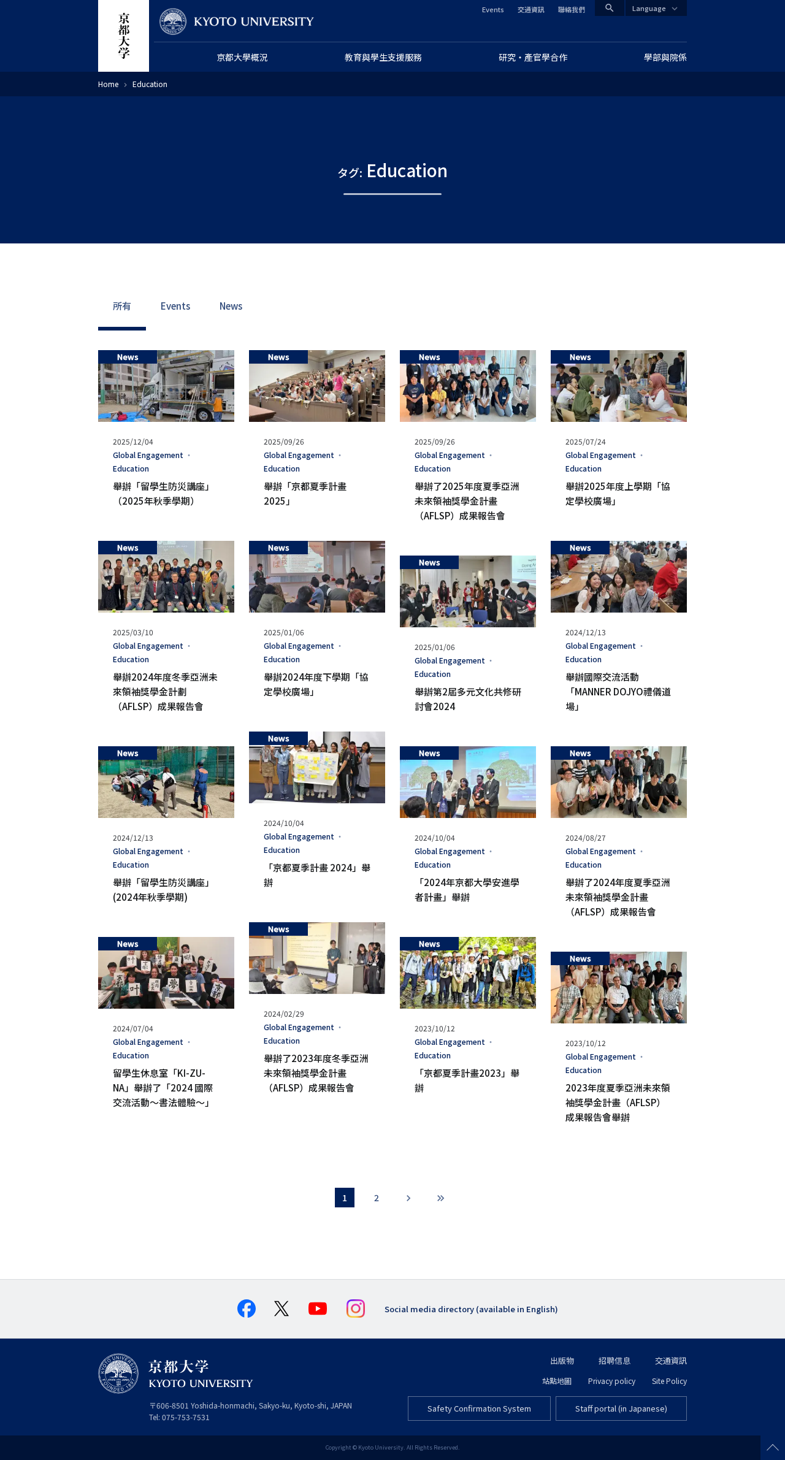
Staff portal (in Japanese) (621, 1408)
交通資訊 (531, 9)
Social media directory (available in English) (471, 1309)
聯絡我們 (571, 9)
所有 (122, 305)
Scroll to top (772, 1447)
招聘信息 (614, 1360)
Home (108, 83)
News (231, 305)
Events (493, 9)
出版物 (562, 1360)
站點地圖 (557, 1380)
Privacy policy (611, 1380)
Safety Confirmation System (479, 1408)
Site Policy (669, 1380)
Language (649, 8)
